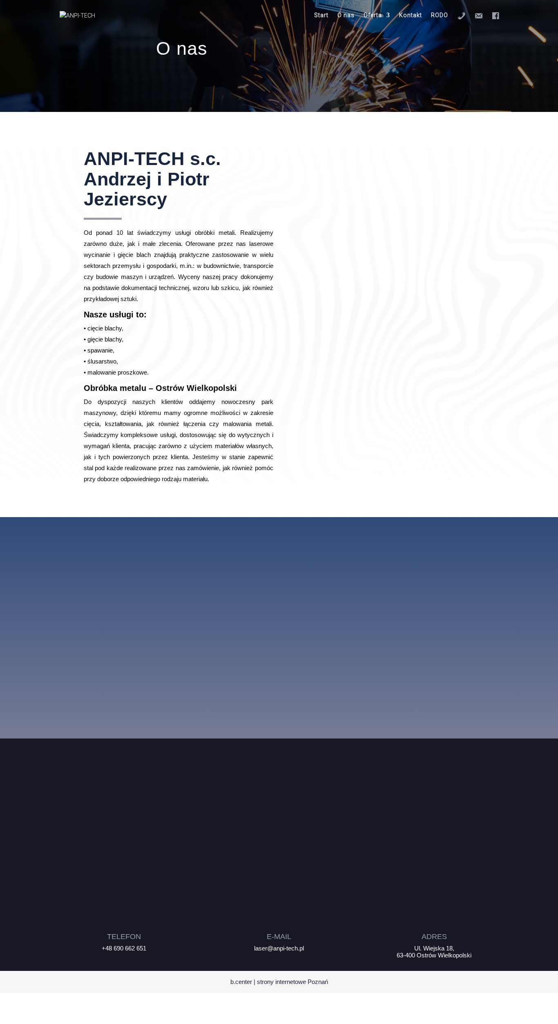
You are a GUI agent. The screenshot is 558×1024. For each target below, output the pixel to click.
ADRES (434, 937)
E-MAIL (279, 937)
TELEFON (124, 937)
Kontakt (410, 15)
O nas (346, 15)
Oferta (373, 15)
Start (321, 15)
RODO (439, 15)
